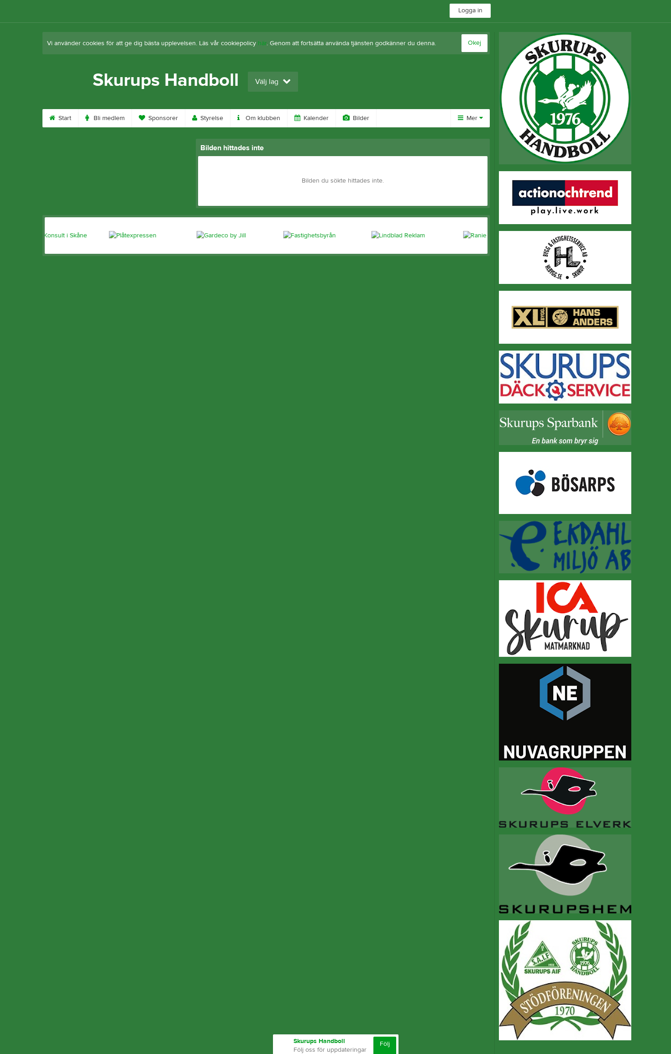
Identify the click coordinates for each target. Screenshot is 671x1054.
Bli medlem (108, 118)
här (262, 43)
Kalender (315, 118)
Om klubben (262, 118)
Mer (472, 118)
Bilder (360, 118)
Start (64, 118)
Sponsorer (162, 118)
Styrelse (211, 118)
